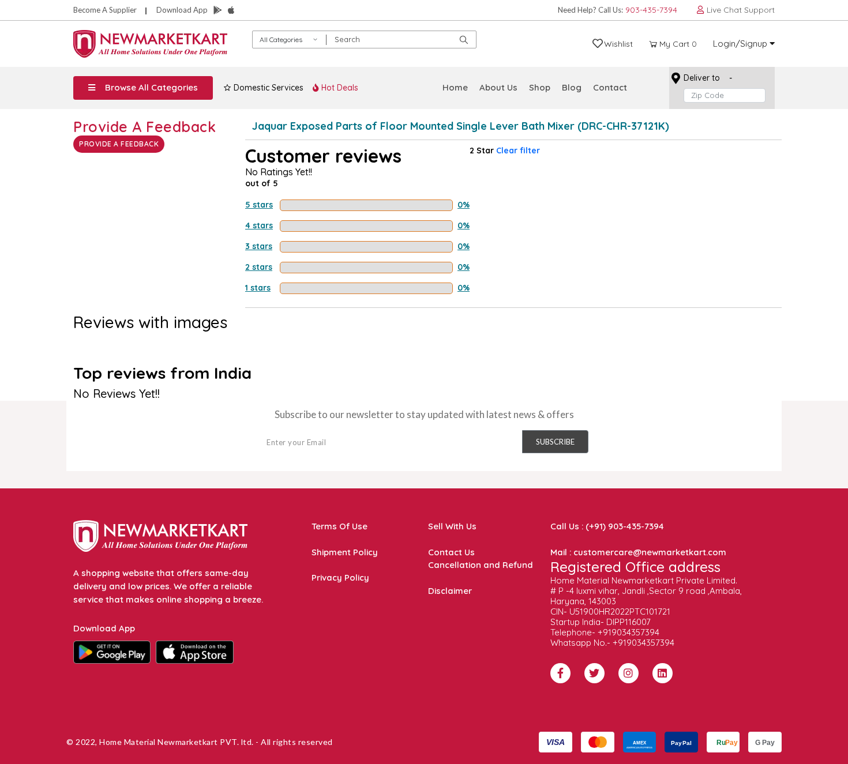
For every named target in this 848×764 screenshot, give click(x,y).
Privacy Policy (340, 577)
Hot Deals (338, 87)
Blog (571, 87)
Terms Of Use (339, 526)
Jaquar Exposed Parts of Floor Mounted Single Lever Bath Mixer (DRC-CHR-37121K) (460, 126)
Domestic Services (267, 87)
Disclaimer (450, 590)
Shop (539, 87)
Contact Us (451, 552)
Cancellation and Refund (480, 564)
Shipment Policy (345, 552)
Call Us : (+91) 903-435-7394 (607, 526)
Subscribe (555, 441)
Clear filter (518, 150)
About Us (498, 87)
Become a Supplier (105, 9)
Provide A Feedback (119, 144)
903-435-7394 (651, 10)
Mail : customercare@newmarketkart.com (638, 552)
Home (455, 87)
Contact (610, 87)
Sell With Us (452, 526)
